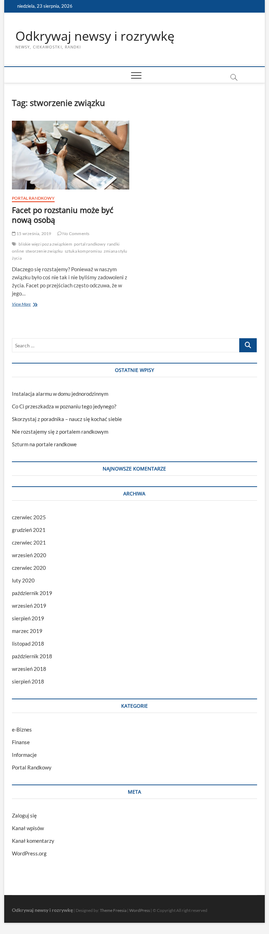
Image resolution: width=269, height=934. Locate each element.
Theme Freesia (113, 910)
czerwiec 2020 (29, 568)
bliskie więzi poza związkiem (45, 244)
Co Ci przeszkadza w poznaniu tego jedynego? (64, 406)
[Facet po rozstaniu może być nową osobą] (70, 155)
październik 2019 (32, 593)
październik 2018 (32, 656)
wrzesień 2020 (29, 555)
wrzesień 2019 (29, 605)
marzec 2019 (27, 631)
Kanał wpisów (28, 828)
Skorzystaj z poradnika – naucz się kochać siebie (67, 419)
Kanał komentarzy (33, 841)
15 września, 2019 (33, 233)
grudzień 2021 (29, 530)
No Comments (75, 233)
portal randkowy (89, 244)
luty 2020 (23, 580)
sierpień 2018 (28, 681)
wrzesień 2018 (29, 669)
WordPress (139, 910)
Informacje (24, 755)
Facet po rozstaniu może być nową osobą (62, 215)
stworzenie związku (44, 251)
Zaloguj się (24, 815)
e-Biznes (22, 729)
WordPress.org (29, 853)
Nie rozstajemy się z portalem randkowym (60, 431)
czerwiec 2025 (29, 517)
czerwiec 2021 (29, 542)
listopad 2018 (28, 643)
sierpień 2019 (28, 618)
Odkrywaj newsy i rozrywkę (94, 36)
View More (29, 304)
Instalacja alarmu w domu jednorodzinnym (60, 394)
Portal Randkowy (33, 198)
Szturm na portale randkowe (44, 444)
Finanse (21, 742)
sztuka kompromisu (83, 251)
